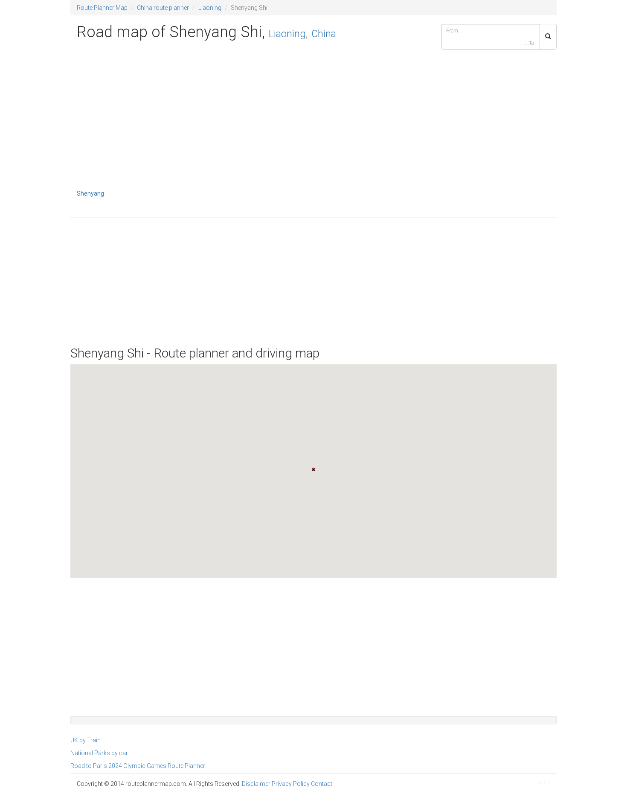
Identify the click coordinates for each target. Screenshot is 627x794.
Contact (321, 783)
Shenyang (90, 193)
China (323, 34)
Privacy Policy (291, 783)
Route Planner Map (102, 7)
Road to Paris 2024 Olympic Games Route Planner (137, 765)
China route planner (163, 7)
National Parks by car (99, 753)
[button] (313, 469)
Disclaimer (256, 783)
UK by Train (85, 740)
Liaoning (209, 7)
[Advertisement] (313, 126)
